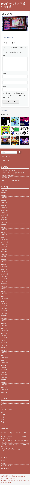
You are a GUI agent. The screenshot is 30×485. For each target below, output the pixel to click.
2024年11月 (4, 242)
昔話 (2, 412)
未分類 (3, 414)
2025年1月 (4, 237)
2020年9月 (4, 365)
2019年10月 (4, 392)
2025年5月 (4, 227)
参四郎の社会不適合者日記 (13, 5)
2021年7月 (4, 340)
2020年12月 (4, 358)
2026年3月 (4, 203)
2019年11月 (4, 390)
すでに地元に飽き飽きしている (10, 170)
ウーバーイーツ (5, 405)
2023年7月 (4, 281)
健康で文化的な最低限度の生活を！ (12, 180)
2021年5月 (4, 345)
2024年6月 (4, 254)
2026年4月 (4, 200)
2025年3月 (4, 232)
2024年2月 (4, 264)
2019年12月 (4, 387)
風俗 (2, 422)
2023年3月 (4, 291)
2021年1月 (4, 355)
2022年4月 (4, 318)
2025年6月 (4, 225)
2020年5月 (4, 375)
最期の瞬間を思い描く (8, 175)
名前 (4, 74)
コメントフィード (6, 466)
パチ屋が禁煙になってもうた (9, 37)
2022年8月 (4, 308)
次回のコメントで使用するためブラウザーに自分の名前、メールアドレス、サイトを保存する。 (15, 95)
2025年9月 (4, 217)
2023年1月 (4, 296)
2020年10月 (4, 362)
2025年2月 (4, 235)
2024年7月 (4, 252)
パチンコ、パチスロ (7, 410)
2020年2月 (4, 382)
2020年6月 (4, 372)
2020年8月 (4, 367)
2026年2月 (4, 205)
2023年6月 (4, 284)
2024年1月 (4, 266)
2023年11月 (4, 271)
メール (5, 80)
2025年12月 (4, 210)
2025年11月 (4, 212)
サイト (4, 86)
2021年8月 (4, 338)
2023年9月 (4, 276)
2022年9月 (4, 306)
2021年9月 (4, 335)
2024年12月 (4, 239)
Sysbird (8, 483)
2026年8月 (4, 190)
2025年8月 (4, 220)
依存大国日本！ (6, 178)
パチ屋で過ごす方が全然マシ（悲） (11, 449)
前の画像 (4, 110)
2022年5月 (4, 316)
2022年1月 (4, 326)
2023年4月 (4, 289)
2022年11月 (4, 301)
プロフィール (5, 160)
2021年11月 (4, 330)
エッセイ (3, 407)
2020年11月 (4, 360)
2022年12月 (4, 298)
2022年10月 (4, 303)
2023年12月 (4, 269)
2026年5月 (4, 198)
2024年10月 (4, 244)
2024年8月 (4, 249)
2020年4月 (4, 377)
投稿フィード (5, 463)
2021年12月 (4, 328)
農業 (2, 417)
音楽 (2, 419)
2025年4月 (4, 230)
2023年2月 (4, 294)
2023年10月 (4, 274)
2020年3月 (4, 380)
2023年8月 (4, 279)
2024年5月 (4, 257)
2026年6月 (4, 195)
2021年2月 (4, 353)
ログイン (3, 461)
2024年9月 (4, 247)
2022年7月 (4, 311)
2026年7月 (4, 193)
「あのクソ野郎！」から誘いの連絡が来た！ (14, 173)
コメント (6, 55)
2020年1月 (4, 385)
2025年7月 (4, 222)
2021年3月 (4, 350)
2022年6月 (4, 313)
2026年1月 (4, 207)
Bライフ (3, 402)
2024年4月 (4, 259)
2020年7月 (4, 370)
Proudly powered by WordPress (9, 480)
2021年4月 (4, 348)
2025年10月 (4, 215)
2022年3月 (4, 321)
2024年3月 (4, 262)
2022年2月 (4, 323)
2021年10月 (4, 333)
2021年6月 (4, 343)
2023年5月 (4, 286)
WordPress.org (5, 468)
